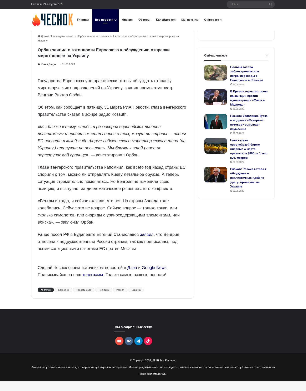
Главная (83, 19)
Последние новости (63, 36)
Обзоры (144, 19)
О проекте (211, 19)
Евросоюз (63, 290)
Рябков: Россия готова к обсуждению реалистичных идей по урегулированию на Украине (248, 177)
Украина (136, 290)
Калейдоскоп (165, 19)
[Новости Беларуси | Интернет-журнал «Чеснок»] (52, 19)
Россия (120, 290)
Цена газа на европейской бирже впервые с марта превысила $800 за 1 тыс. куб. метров (249, 148)
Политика (104, 290)
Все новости (104, 19)
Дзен (132, 267)
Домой (44, 36)
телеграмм (92, 274)
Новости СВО (83, 290)
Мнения (127, 19)
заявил (147, 234)
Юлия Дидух (48, 64)
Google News (154, 267)
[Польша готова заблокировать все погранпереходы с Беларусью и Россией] (215, 72)
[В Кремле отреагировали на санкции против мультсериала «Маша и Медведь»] (215, 97)
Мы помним (189, 19)
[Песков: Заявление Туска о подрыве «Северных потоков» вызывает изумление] (215, 121)
